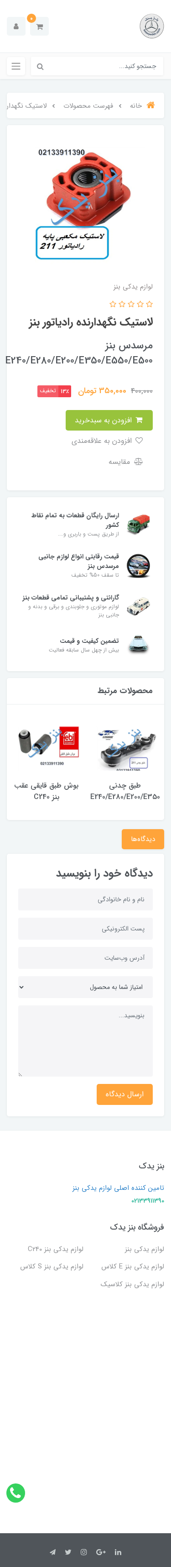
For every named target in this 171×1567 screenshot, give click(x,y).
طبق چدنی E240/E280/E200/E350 (125, 791)
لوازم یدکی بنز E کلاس (132, 1266)
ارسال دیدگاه (125, 1094)
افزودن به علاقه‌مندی (103, 441)
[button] (39, 26)
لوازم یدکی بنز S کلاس (51, 1266)
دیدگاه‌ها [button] (143, 839)
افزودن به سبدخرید (104, 420)
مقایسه (120, 462)
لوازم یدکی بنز (144, 1249)
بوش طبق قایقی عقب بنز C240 (46, 791)
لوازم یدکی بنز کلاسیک (132, 1284)
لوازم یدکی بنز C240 (55, 1249)
